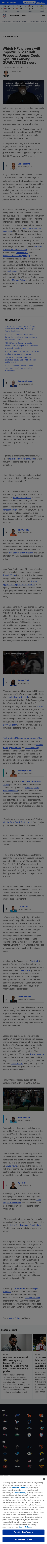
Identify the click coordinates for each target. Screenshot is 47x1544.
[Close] (44, 1479)
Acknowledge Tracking (23, 1539)
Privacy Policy (20, 1492)
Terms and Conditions (19, 1488)
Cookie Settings (25, 1527)
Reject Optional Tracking (23, 1532)
